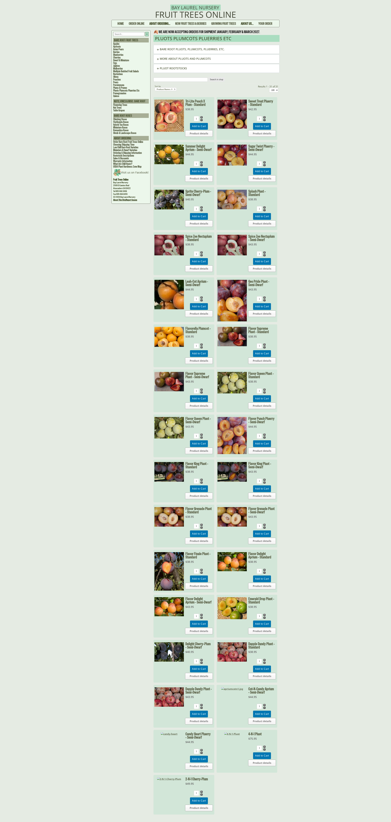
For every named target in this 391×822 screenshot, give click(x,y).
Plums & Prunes (120, 88)
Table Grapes (119, 110)
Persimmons (118, 85)
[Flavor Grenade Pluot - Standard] (169, 525)
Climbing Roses (120, 119)
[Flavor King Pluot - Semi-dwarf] (232, 480)
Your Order (265, 23)
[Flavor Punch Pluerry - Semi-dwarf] (232, 453)
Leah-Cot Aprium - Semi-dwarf (196, 283)
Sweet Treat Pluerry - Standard (260, 103)
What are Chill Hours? (122, 164)
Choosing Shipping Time (123, 144)
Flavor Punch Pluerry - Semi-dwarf (261, 420)
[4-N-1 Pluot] (232, 733)
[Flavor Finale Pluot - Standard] (169, 589)
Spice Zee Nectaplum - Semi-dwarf (261, 238)
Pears (115, 82)
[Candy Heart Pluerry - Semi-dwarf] (169, 733)
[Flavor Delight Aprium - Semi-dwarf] (169, 615)
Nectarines (118, 74)
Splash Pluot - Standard (257, 193)
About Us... (247, 23)
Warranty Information (122, 161)
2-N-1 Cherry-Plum (196, 778)
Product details (199, 133)
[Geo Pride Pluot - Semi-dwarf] (232, 320)
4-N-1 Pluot (255, 733)
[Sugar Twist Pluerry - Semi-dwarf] (232, 164)
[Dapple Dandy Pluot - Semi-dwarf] (169, 705)
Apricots (117, 46)
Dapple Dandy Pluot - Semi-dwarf (198, 690)
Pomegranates (119, 93)
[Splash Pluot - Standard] (232, 208)
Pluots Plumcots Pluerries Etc (126, 90)
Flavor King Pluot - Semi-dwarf (259, 465)
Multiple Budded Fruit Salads (126, 71)
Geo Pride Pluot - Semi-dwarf (258, 283)
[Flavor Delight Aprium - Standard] (232, 570)
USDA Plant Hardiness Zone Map (127, 166)
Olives (116, 77)
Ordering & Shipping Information (127, 153)
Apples (116, 44)
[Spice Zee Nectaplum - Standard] (169, 254)
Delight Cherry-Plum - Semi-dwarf (198, 645)
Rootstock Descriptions (123, 155)
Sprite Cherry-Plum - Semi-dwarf (198, 193)
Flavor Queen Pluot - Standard (261, 375)
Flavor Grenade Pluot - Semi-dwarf (261, 510)
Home (120, 23)
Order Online (136, 23)
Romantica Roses (121, 130)
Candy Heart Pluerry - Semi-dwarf (198, 735)
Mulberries (118, 68)
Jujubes (116, 66)
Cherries (117, 57)
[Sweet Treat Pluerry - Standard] (232, 127)
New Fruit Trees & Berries (190, 23)
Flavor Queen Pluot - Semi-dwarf (198, 420)
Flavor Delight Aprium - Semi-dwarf (198, 600)
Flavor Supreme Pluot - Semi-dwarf (197, 375)
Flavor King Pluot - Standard (196, 465)
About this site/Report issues (125, 199)
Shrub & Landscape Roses (124, 133)
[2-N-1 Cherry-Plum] (169, 778)
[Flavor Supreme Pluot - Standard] (232, 345)
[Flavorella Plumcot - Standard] (169, 345)
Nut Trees (117, 107)
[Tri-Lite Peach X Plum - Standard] (169, 130)
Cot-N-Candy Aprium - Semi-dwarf (261, 690)
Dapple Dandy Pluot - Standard (261, 645)
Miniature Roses (120, 127)
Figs (115, 63)
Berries (116, 52)
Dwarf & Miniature (121, 60)
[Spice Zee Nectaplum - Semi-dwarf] (232, 254)
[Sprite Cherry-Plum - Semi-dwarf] (169, 208)
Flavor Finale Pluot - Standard (197, 555)
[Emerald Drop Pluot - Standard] (232, 618)
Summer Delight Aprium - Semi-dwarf (198, 148)
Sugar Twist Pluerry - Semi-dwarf (261, 148)
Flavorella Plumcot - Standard (198, 330)
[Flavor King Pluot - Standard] (169, 480)
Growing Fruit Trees (223, 23)
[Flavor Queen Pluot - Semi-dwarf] (169, 437)
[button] (216, 49)
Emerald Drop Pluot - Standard (261, 600)
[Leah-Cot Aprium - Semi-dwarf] (169, 308)
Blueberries (118, 55)
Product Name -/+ (165, 89)
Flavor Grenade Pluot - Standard (198, 510)
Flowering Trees (120, 105)
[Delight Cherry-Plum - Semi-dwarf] (169, 660)
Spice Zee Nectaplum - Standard (198, 238)
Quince (116, 96)
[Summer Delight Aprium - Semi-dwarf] (169, 163)
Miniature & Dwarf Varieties (125, 150)
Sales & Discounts (121, 158)
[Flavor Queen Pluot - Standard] (232, 392)
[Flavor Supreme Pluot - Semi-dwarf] (169, 390)
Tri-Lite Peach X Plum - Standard (195, 103)
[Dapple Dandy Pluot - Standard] (232, 660)
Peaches (117, 79)
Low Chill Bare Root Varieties (125, 147)
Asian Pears (118, 49)
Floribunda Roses (121, 122)
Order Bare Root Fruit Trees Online (128, 142)
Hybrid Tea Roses (121, 124)
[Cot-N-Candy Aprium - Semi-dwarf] (232, 688)
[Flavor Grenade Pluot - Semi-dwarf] (232, 525)
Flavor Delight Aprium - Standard (259, 555)
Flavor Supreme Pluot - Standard (258, 330)
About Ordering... (159, 23)
